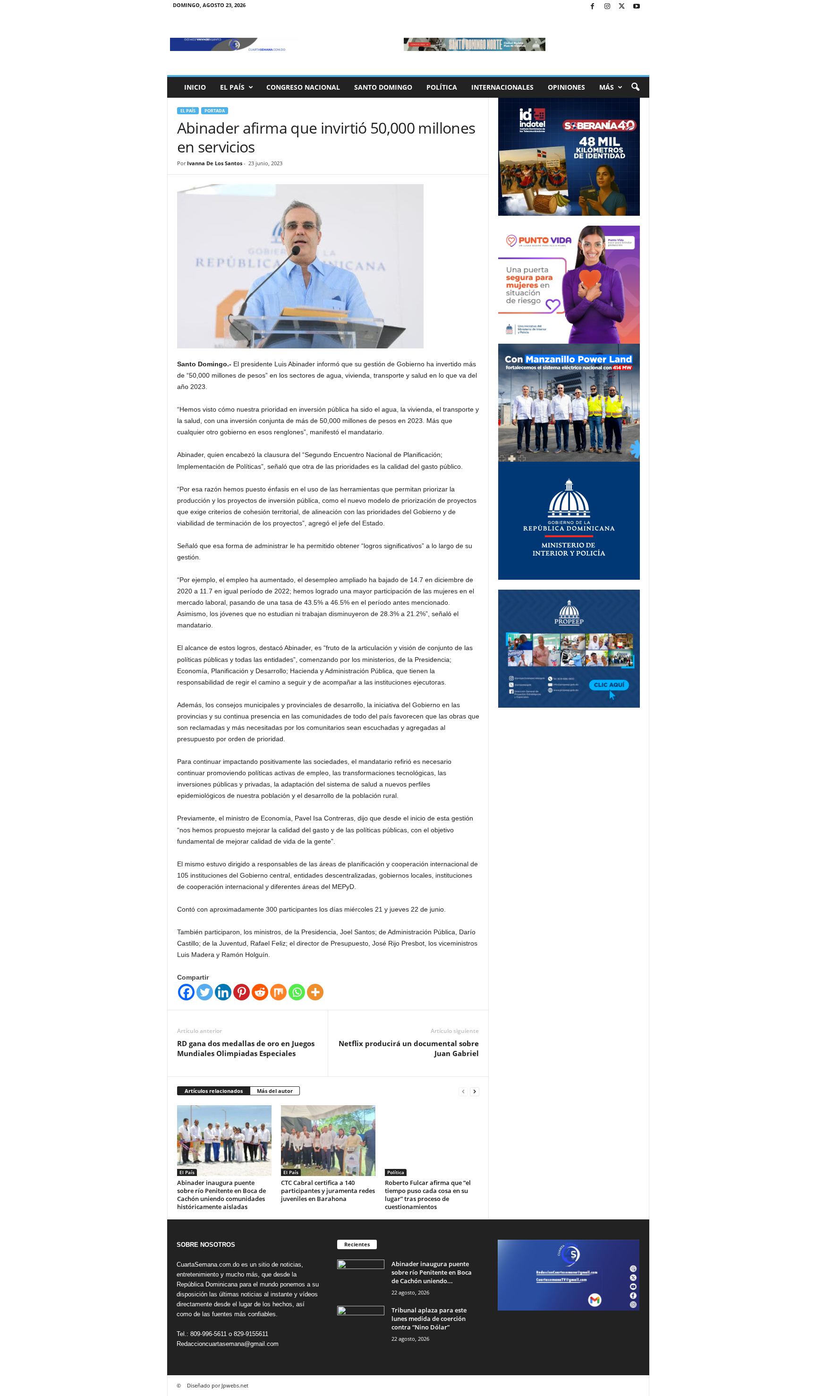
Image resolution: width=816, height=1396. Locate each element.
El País (232, 87)
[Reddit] (260, 992)
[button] (635, 87)
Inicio (195, 87)
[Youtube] (636, 7)
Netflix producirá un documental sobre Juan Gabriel (409, 1048)
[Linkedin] (223, 992)
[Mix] (278, 992)
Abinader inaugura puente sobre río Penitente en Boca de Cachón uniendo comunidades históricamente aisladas (221, 1194)
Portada (214, 111)
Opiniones (566, 87)
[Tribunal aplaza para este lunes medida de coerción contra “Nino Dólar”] (360, 1323)
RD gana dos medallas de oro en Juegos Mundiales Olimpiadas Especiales (245, 1048)
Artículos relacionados (214, 1090)
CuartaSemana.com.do (208, 1264)
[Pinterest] (241, 992)
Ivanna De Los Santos (214, 163)
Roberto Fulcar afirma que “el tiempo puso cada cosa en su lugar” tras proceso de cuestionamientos (428, 1194)
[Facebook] (592, 7)
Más (606, 87)
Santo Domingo (383, 87)
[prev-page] (463, 1091)
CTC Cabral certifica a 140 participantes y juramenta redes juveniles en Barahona (328, 1190)
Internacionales (502, 87)
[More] (315, 992)
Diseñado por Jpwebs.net (217, 1385)
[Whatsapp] (297, 992)
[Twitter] (622, 7)
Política (441, 87)
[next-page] (474, 1091)
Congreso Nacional (303, 87)
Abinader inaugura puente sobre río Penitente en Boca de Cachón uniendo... (431, 1272)
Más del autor (275, 1090)
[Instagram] (607, 7)
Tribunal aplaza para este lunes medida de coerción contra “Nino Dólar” (429, 1318)
